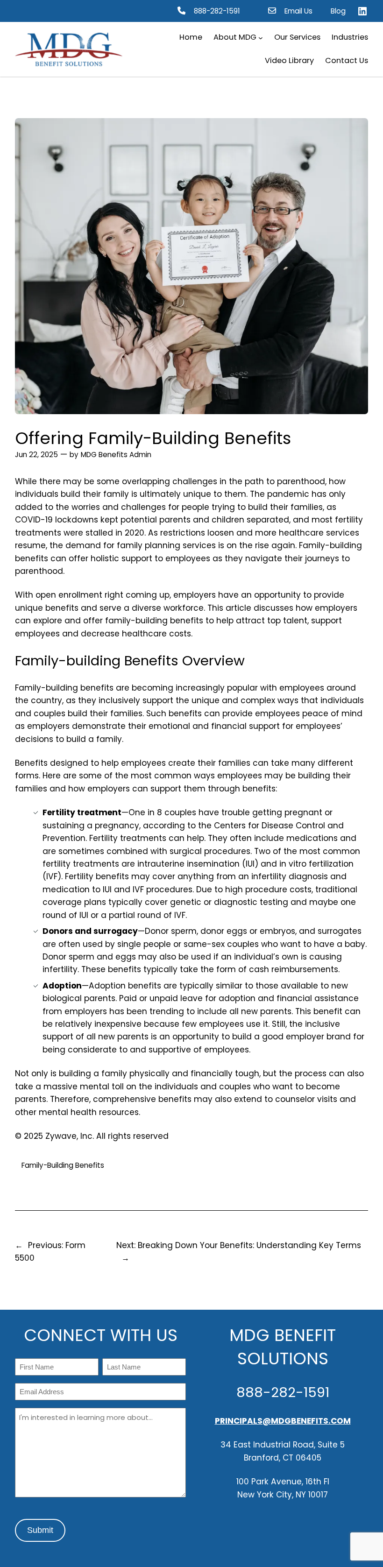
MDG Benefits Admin (116, 454)
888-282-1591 (217, 11)
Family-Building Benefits (62, 1165)
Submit (40, 1530)
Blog (338, 11)
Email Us (298, 11)
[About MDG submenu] (260, 37)
